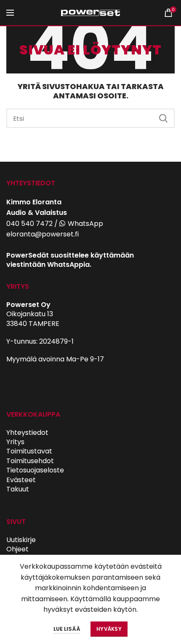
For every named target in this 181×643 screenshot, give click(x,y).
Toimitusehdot (30, 461)
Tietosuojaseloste (35, 470)
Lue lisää (66, 629)
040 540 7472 (29, 223)
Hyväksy (109, 628)
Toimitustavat (29, 451)
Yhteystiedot (27, 432)
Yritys (15, 442)
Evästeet (21, 480)
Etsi (163, 118)
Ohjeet (17, 549)
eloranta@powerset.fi (42, 234)
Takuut (17, 489)
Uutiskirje (21, 540)
